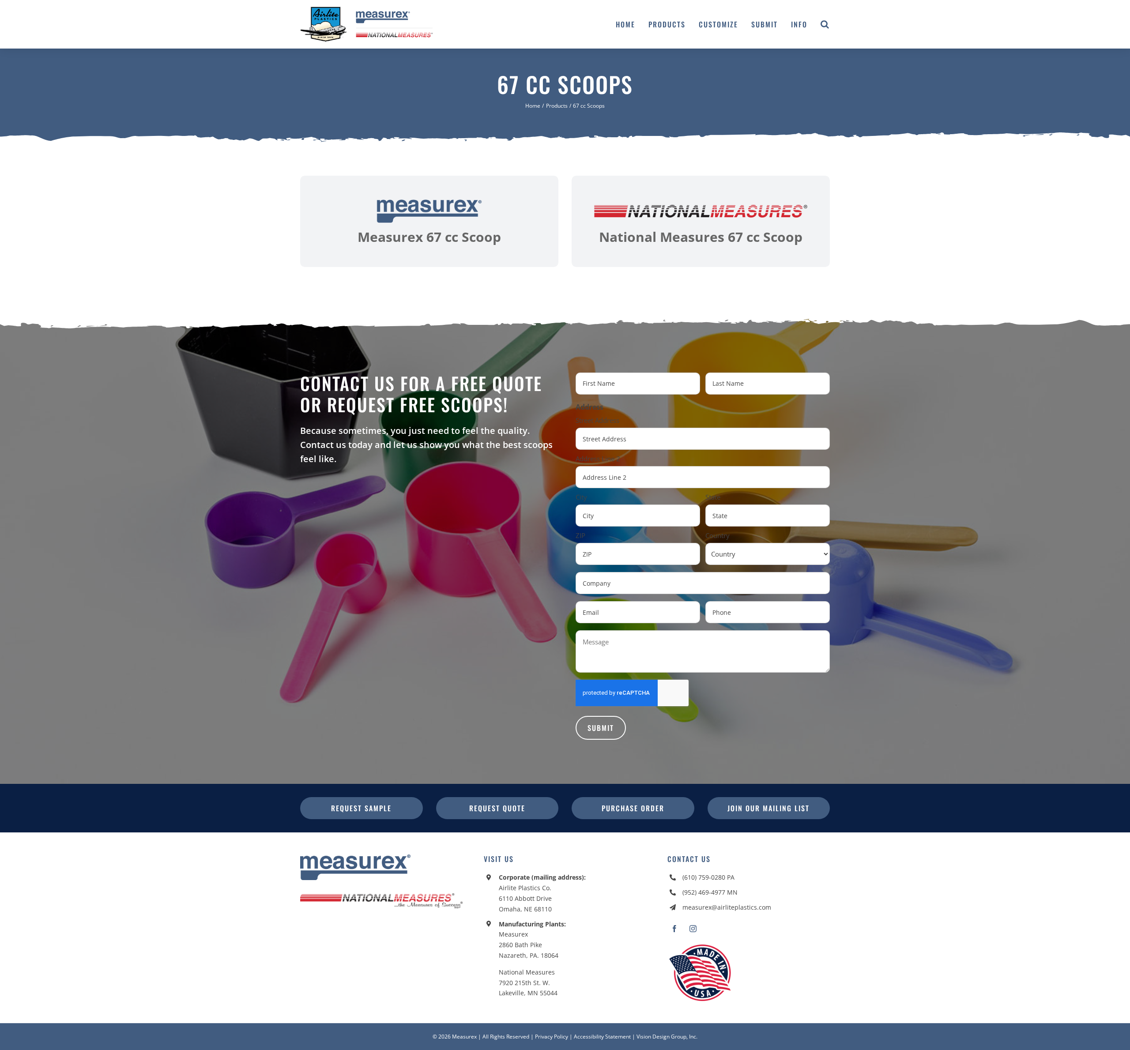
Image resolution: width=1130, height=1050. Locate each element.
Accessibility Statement (602, 1036)
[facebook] (674, 929)
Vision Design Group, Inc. (667, 1036)
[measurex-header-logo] (355, 858)
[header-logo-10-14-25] (366, 10)
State (712, 497)
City (581, 497)
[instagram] (693, 929)
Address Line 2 (598, 458)
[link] (429, 221)
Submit (601, 728)
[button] (825, 24)
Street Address (597, 420)
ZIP (580, 535)
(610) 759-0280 (703, 877)
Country (717, 535)
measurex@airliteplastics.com (726, 907)
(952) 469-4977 (703, 892)
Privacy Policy (551, 1036)
